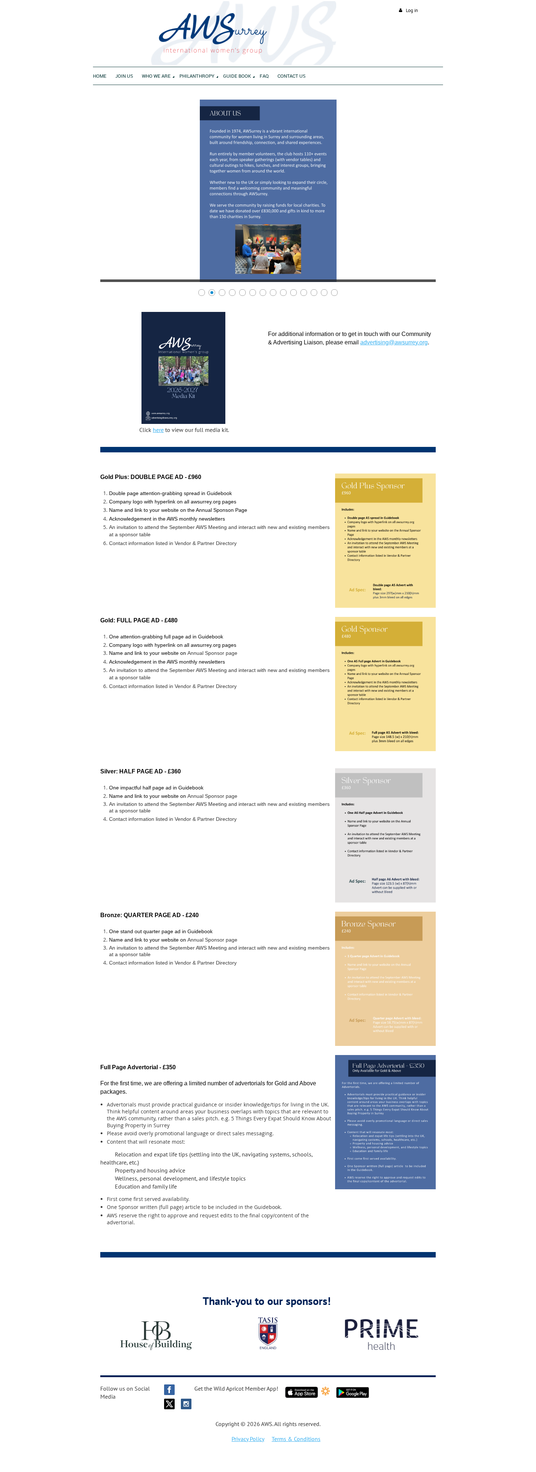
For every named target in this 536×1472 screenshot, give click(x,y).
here (158, 429)
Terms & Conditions (296, 1438)
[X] (169, 1404)
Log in (412, 10)
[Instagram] (186, 1404)
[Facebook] (169, 1389)
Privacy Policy (248, 1438)
